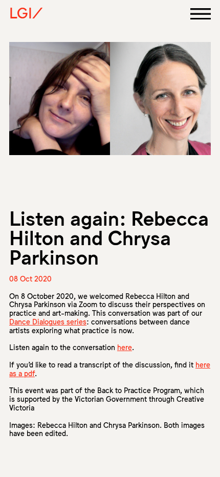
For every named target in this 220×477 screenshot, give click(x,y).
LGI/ (25, 12)
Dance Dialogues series (47, 321)
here (124, 347)
